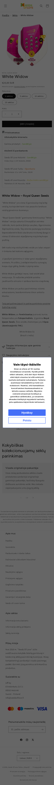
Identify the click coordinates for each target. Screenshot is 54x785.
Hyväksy (27, 412)
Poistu (27, 420)
